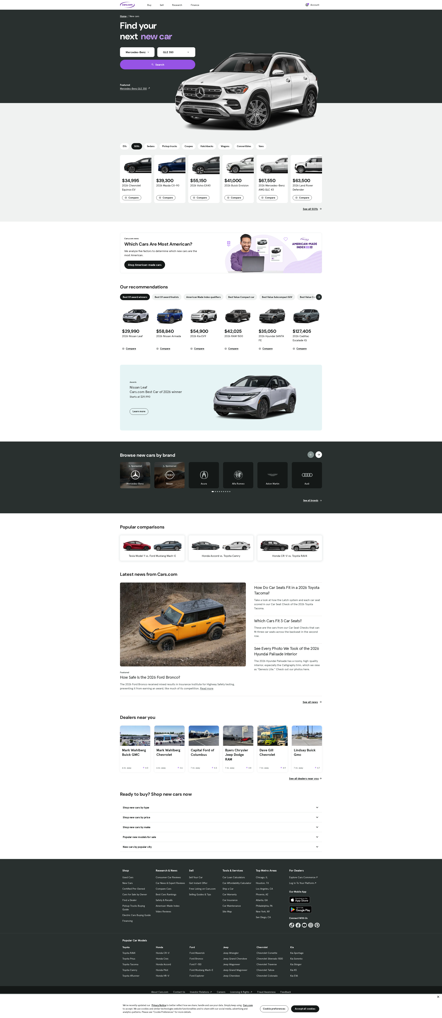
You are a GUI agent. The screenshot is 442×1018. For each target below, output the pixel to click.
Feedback (285, 991)
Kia (292, 947)
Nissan (169, 483)
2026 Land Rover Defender (303, 187)
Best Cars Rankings (166, 894)
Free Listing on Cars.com (202, 888)
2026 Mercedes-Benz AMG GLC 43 (272, 187)
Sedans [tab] (151, 146)
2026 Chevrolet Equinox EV (131, 187)
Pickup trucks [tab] (169, 146)
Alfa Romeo (238, 483)
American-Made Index (167, 905)
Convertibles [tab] (244, 146)
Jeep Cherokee (231, 975)
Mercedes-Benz (135, 483)
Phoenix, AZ (262, 894)
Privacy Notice (159, 1005)
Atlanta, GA (262, 900)
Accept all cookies (305, 1008)
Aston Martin (272, 483)
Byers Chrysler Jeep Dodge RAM (236, 755)
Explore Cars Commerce (302, 877)
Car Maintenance (232, 905)
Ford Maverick (197, 952)
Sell (162, 5)
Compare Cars (163, 888)
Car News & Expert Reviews (170, 883)
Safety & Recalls (164, 900)
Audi (307, 483)
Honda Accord (163, 964)
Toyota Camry (129, 970)
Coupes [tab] (189, 146)
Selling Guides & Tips (200, 894)
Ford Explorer (197, 975)
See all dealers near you (304, 778)
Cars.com (248, 1005)
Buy (149, 5)
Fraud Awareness (266, 991)
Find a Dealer (129, 900)
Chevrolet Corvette (267, 952)
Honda (159, 947)
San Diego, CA (263, 917)
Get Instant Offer (198, 883)
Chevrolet (262, 947)
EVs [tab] (125, 146)
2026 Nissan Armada (168, 336)
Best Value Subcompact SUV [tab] (277, 297)
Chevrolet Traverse (267, 964)
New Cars (127, 883)
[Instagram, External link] (310, 925)
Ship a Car (228, 888)
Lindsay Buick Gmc (305, 752)
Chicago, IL (262, 877)
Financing (127, 920)
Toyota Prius (128, 958)
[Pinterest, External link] (317, 925)
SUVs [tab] (136, 146)
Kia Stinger (295, 964)
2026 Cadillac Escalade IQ (301, 338)
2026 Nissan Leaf (132, 336)
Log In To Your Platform (301, 883)
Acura (204, 483)
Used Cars (127, 877)
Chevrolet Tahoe (265, 970)
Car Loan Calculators (234, 877)
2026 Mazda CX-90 (167, 185)
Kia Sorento (296, 958)
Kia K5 (293, 970)
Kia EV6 (294, 975)
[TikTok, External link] (291, 925)
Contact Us (179, 991)
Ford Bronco (196, 958)
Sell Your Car (196, 877)
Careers (221, 991)
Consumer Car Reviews (168, 877)
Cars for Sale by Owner (134, 894)
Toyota (125, 947)
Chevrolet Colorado (267, 975)
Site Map (227, 911)
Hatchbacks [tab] (206, 146)
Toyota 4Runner (130, 975)
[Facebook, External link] (298, 925)
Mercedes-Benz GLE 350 (133, 88)
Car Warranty (230, 894)
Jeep (225, 947)
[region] (221, 1005)
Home (123, 16)
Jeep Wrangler (231, 952)
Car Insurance (230, 900)
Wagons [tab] (225, 146)
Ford (192, 947)
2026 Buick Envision (236, 185)
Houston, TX (262, 883)
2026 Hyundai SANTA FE (271, 338)
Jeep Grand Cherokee (235, 958)
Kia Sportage (297, 952)
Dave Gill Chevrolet (267, 752)
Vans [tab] (261, 146)
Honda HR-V (162, 975)
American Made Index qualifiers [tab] (203, 297)
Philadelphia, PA (264, 905)
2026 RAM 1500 (233, 336)
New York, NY (263, 911)
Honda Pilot (162, 970)
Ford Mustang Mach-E (201, 970)
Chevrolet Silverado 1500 (270, 958)
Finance (195, 5)
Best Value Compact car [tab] (241, 297)
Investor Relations (199, 991)
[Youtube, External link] (304, 925)
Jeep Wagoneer (231, 964)
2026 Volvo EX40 (200, 185)
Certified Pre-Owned (133, 888)
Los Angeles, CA (264, 888)
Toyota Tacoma (130, 964)
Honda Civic (162, 958)
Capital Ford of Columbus (202, 752)
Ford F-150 (195, 964)
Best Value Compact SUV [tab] (313, 297)
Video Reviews (163, 911)
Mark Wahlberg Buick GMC (134, 752)
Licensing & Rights (239, 991)
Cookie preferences (274, 1008)
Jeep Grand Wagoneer (235, 970)
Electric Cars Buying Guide (136, 915)
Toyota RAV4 (128, 952)
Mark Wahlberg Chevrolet (168, 752)
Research (177, 5)
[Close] (438, 997)
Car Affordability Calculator (237, 883)
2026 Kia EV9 (198, 336)
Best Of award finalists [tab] (167, 297)
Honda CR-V (162, 952)
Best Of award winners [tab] (135, 297)
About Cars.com (159, 991)
